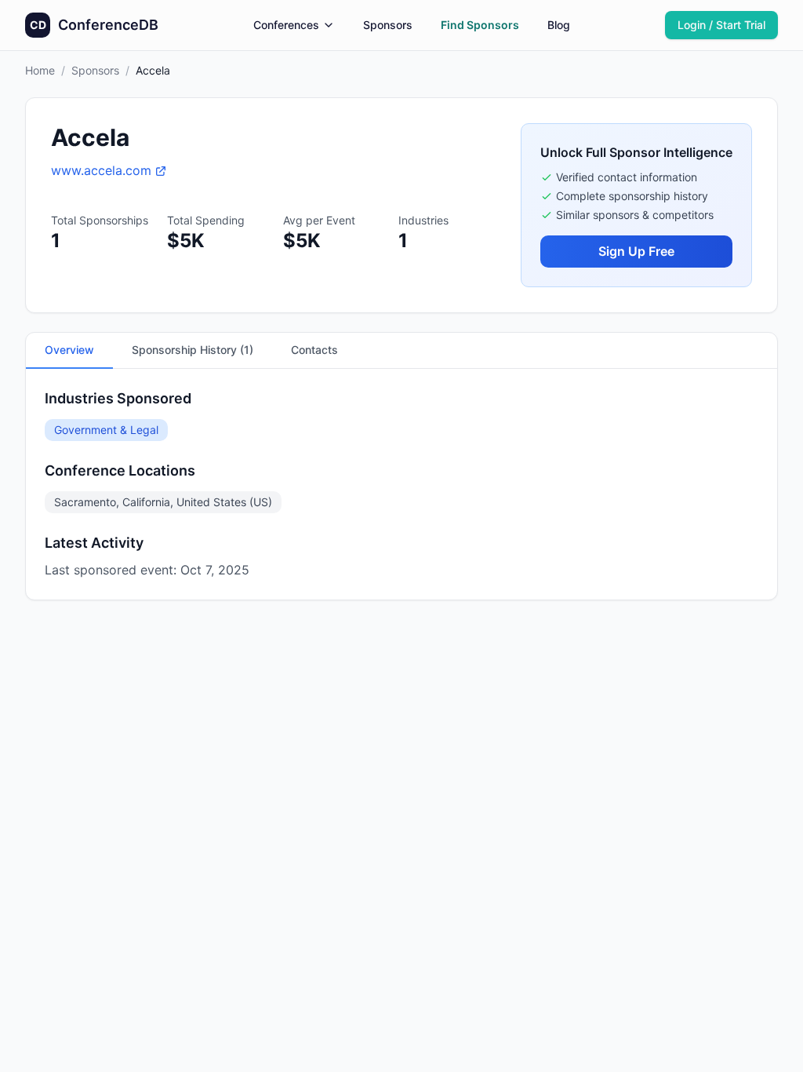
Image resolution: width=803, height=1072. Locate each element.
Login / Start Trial (721, 24)
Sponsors (387, 24)
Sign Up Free (636, 251)
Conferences (286, 24)
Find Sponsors (480, 24)
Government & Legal (106, 429)
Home (40, 70)
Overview (69, 349)
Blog (558, 24)
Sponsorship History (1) (192, 349)
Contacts (314, 349)
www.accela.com (101, 170)
